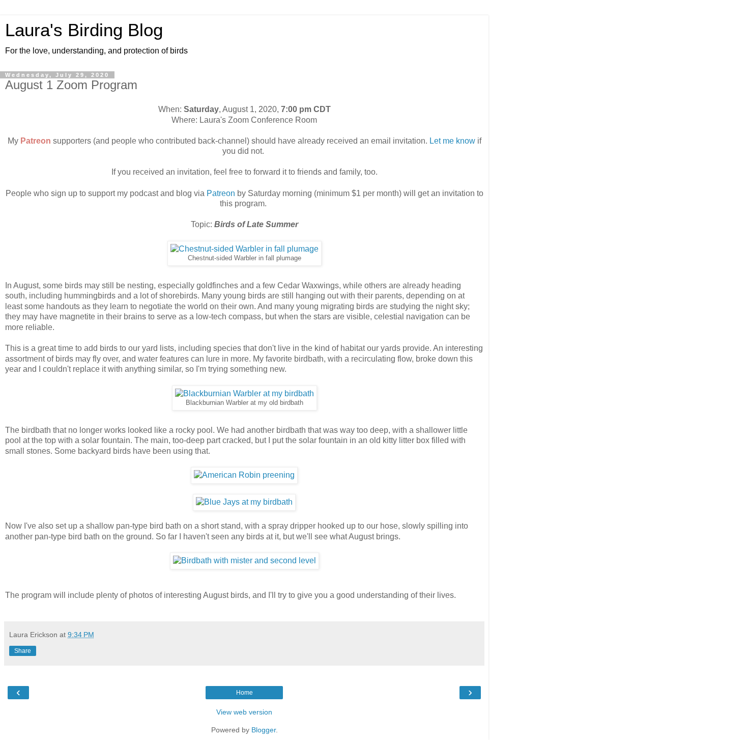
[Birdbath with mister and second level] (244, 560)
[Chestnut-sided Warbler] (244, 248)
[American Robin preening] (244, 475)
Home (244, 692)
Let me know (452, 140)
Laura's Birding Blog (84, 30)
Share (22, 650)
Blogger (263, 730)
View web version (244, 712)
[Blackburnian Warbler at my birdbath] (244, 393)
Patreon (35, 140)
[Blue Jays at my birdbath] (244, 502)
